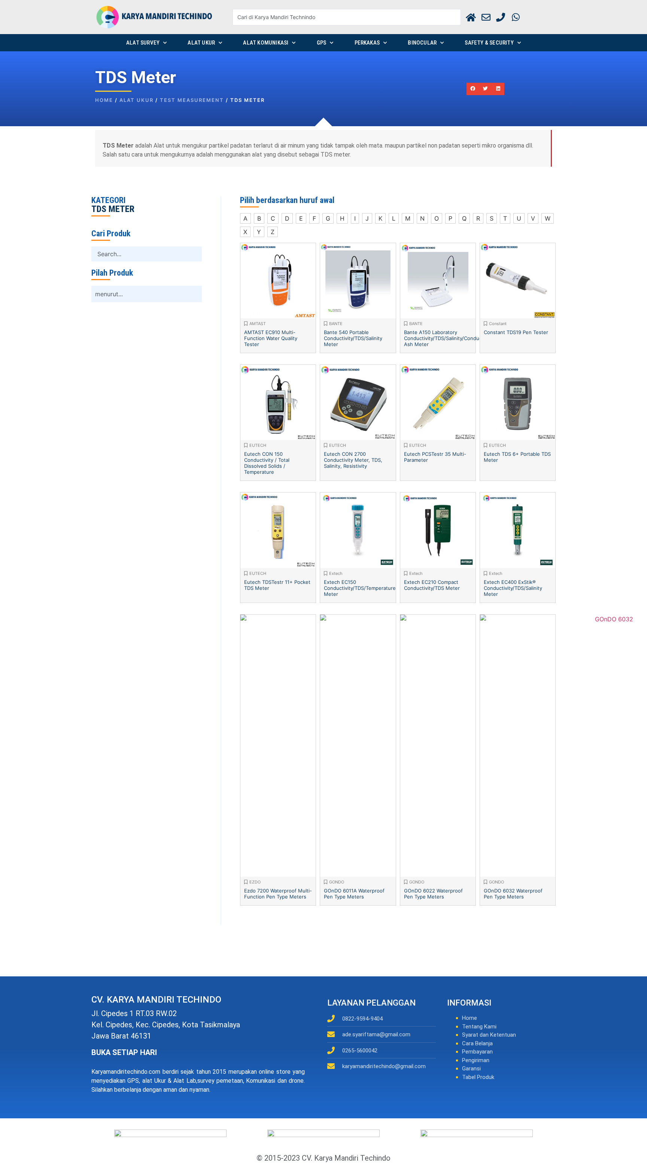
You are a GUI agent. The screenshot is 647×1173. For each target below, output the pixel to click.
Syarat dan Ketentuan (489, 1034)
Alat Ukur (201, 42)
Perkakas (367, 42)
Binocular (422, 42)
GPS (321, 42)
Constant (498, 323)
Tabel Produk (478, 1077)
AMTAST (257, 323)
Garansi (471, 1068)
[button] (473, 89)
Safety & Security (489, 42)
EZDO (255, 882)
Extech (336, 573)
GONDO (336, 882)
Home (104, 100)
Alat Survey (143, 42)
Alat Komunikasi (265, 42)
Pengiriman (475, 1060)
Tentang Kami (479, 1026)
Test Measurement (192, 100)
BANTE (336, 323)
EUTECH (257, 445)
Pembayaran (477, 1051)
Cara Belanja (477, 1043)
